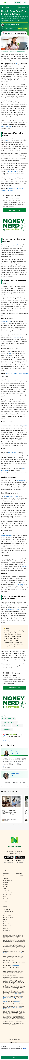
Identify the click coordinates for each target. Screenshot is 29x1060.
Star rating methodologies (7, 891)
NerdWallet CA (15, 1042)
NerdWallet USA (15, 1039)
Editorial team (7, 894)
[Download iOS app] (9, 857)
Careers (5, 878)
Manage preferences (14, 1052)
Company (6, 873)
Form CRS (5, 997)
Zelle (10, 353)
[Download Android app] (20, 857)
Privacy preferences (6, 922)
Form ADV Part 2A (13, 997)
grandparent (17, 337)
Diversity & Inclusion (6, 883)
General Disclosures (15, 1000)
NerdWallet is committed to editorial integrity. (14, 51)
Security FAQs (19, 876)
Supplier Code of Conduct (8, 912)
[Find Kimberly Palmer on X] (12, 753)
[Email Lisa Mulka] (12, 776)
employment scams (7, 382)
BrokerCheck (17, 1001)
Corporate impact (8, 880)
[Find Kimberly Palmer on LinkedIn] (17, 753)
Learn (7, 7)
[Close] (27, 1044)
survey (18, 63)
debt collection (12, 452)
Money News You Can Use (9, 722)
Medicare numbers (7, 535)
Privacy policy (7, 915)
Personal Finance (7, 729)
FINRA (16, 993)
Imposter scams (6, 321)
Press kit (5, 898)
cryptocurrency (19, 584)
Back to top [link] (6, 741)
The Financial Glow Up (8, 718)
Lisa (14, 773)
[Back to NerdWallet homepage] (2, 7)
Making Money (6, 725)
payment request (13, 171)
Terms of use (6, 909)
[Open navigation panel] (2, 2)
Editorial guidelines (6, 887)
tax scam (24, 566)
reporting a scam (13, 609)
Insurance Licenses (14, 965)
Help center (18, 873)
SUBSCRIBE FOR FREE (14, 210)
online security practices (12, 245)
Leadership (6, 876)
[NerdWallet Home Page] (5, 2)
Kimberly (16, 751)
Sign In (17, 2)
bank (7, 140)
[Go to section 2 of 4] (13, 824)
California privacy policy (8, 918)
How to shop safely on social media (17, 373)
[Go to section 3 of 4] (15, 824)
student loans (21, 480)
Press (4, 896)
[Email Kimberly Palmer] (15, 753)
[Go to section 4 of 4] (18, 824)
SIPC (19, 993)
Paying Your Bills (17, 725)
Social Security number (11, 496)
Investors (6, 901)
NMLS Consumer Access (9, 952)
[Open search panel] (11, 2)
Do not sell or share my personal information (7, 928)
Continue (14, 1057)
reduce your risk (6, 126)
